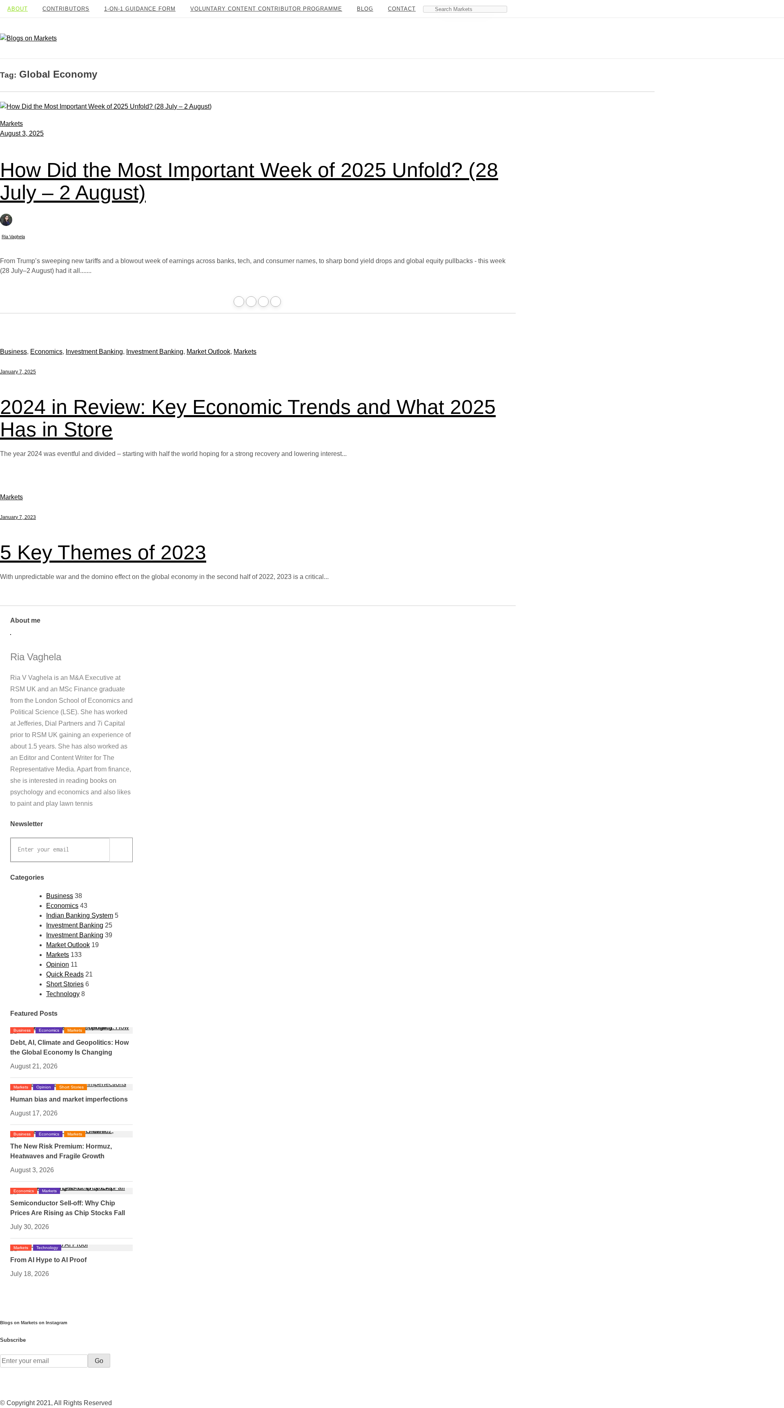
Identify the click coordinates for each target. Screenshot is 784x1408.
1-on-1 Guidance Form (140, 9)
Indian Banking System (79, 915)
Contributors (65, 9)
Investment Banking (94, 351)
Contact (402, 9)
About (17, 9)
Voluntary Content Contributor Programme (266, 9)
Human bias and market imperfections (69, 1099)
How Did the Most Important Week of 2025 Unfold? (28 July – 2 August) (249, 181)
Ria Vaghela (13, 236)
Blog (365, 9)
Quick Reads (65, 974)
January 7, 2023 (18, 517)
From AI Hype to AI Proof (48, 1259)
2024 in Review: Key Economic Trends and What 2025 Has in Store (248, 418)
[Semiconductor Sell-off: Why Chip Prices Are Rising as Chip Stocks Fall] (71, 1187)
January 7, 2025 (18, 372)
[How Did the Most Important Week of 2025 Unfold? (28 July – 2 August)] (106, 106)
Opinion (57, 964)
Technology (63, 993)
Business (13, 351)
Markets (11, 123)
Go (118, 850)
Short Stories (65, 984)
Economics (46, 351)
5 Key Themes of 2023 (103, 552)
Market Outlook (208, 351)
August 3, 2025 (22, 133)
